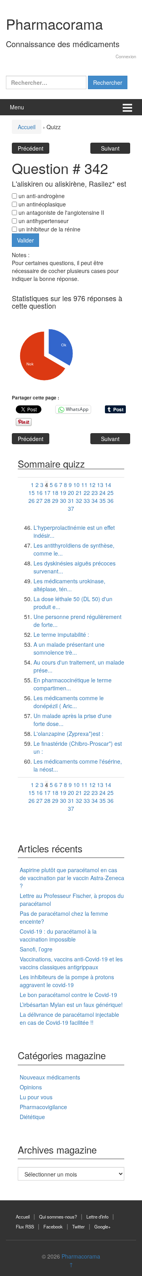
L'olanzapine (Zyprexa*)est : (68, 733)
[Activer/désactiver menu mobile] (127, 107)
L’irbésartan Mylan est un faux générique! (71, 1005)
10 (76, 485)
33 (87, 500)
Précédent (30, 148)
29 (55, 500)
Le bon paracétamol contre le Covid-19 (68, 995)
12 (92, 485)
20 (71, 493)
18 (55, 493)
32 (79, 500)
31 (71, 500)
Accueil (27, 127)
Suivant (110, 148)
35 (102, 500)
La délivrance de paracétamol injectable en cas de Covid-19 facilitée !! (69, 1018)
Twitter (78, 1226)
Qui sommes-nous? (58, 1216)
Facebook (53, 1226)
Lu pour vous (36, 1097)
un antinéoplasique (41, 204)
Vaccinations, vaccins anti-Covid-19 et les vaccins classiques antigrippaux (71, 963)
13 (100, 485)
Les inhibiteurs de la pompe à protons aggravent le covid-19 (67, 981)
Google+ (102, 1226)
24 (102, 493)
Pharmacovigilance (43, 1107)
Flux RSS (25, 1226)
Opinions (31, 1087)
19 (63, 493)
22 (87, 493)
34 (95, 500)
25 (110, 493)
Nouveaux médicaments (50, 1077)
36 (110, 500)
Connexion (126, 56)
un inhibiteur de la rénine (48, 229)
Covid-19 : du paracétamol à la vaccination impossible (58, 935)
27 (39, 500)
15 (31, 493)
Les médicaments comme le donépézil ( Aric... (69, 702)
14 (108, 485)
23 (95, 493)
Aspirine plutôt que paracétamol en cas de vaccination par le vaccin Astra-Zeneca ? (72, 878)
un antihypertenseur (43, 221)
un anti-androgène (41, 196)
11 (84, 485)
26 (31, 500)
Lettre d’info (97, 1216)
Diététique (32, 1117)
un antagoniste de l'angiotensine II (60, 212)
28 (47, 500)
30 (63, 500)
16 (39, 493)
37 (71, 508)
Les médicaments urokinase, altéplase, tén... (69, 585)
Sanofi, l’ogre (36, 949)
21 (79, 493)
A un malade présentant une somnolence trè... (69, 648)
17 (47, 493)
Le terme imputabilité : (61, 634)
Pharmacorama (54, 23)
